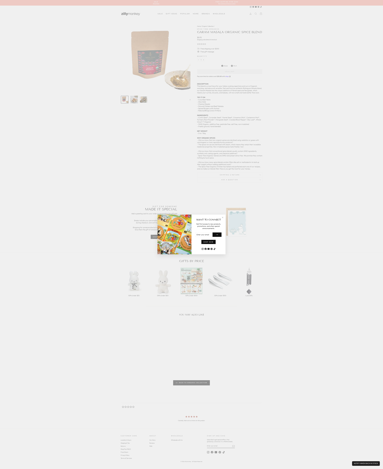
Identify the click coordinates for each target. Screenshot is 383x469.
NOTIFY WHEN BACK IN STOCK (366, 463)
